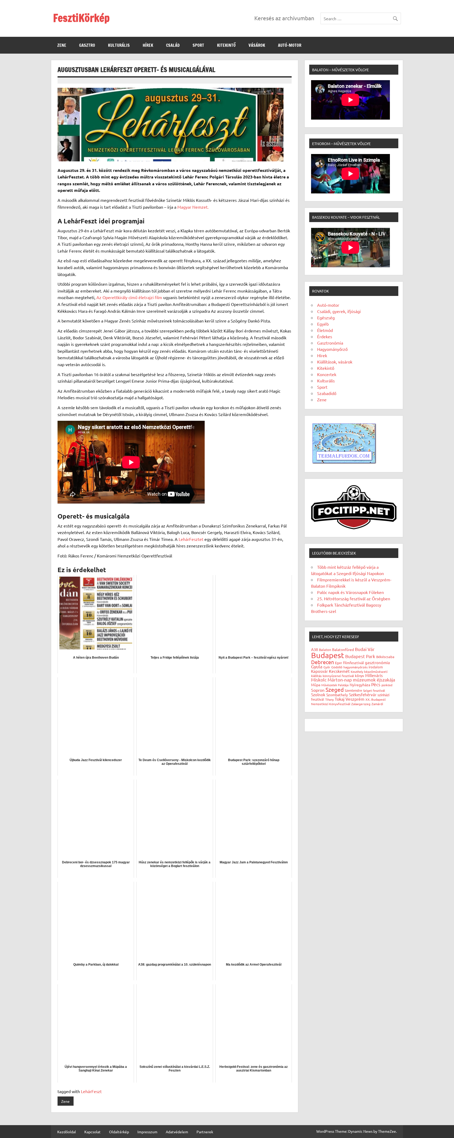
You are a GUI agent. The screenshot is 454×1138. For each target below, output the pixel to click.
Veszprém (354, 698)
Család (173, 45)
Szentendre (353, 690)
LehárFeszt (91, 1091)
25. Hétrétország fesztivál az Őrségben (353, 598)
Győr (326, 667)
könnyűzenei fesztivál (338, 676)
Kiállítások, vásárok (334, 361)
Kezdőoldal (66, 1132)
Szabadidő (326, 393)
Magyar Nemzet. (193, 206)
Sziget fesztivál (374, 690)
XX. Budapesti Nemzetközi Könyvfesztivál (348, 701)
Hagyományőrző (332, 349)
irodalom (376, 667)
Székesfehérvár (362, 694)
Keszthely (357, 671)
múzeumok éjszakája (374, 679)
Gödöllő (336, 667)
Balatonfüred (343, 649)
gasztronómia (377, 662)
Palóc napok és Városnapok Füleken (350, 592)
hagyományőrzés (355, 667)
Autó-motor (289, 45)
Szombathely (337, 694)
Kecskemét (339, 671)
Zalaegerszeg (360, 704)
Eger (338, 662)
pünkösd (386, 685)
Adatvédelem (177, 1132)
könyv (359, 675)
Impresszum (147, 1132)
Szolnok (318, 694)
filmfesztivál (353, 662)
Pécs (375, 684)
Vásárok (257, 45)
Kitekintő (226, 45)
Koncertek (326, 374)
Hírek (148, 45)
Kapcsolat (92, 1132)
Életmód (325, 330)
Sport (198, 45)
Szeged (335, 689)
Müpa (315, 684)
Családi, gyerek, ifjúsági (339, 311)
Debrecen (322, 662)
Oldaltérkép (119, 1132)
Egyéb (323, 323)
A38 (314, 649)
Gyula (316, 666)
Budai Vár (365, 649)
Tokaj (339, 698)
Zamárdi (377, 704)
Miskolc (319, 679)
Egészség (326, 317)
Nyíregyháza (360, 684)
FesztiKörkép (81, 17)
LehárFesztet (191, 539)
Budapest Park (360, 656)
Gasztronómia (330, 342)
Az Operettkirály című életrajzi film (129, 297)
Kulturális (119, 45)
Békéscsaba (385, 656)
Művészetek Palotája (335, 685)
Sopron (317, 690)
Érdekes (324, 336)
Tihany (329, 699)
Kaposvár (319, 671)
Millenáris (374, 675)
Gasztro (87, 45)
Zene (61, 45)
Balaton (325, 649)
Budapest (327, 655)
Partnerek (205, 1132)
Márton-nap (340, 679)
